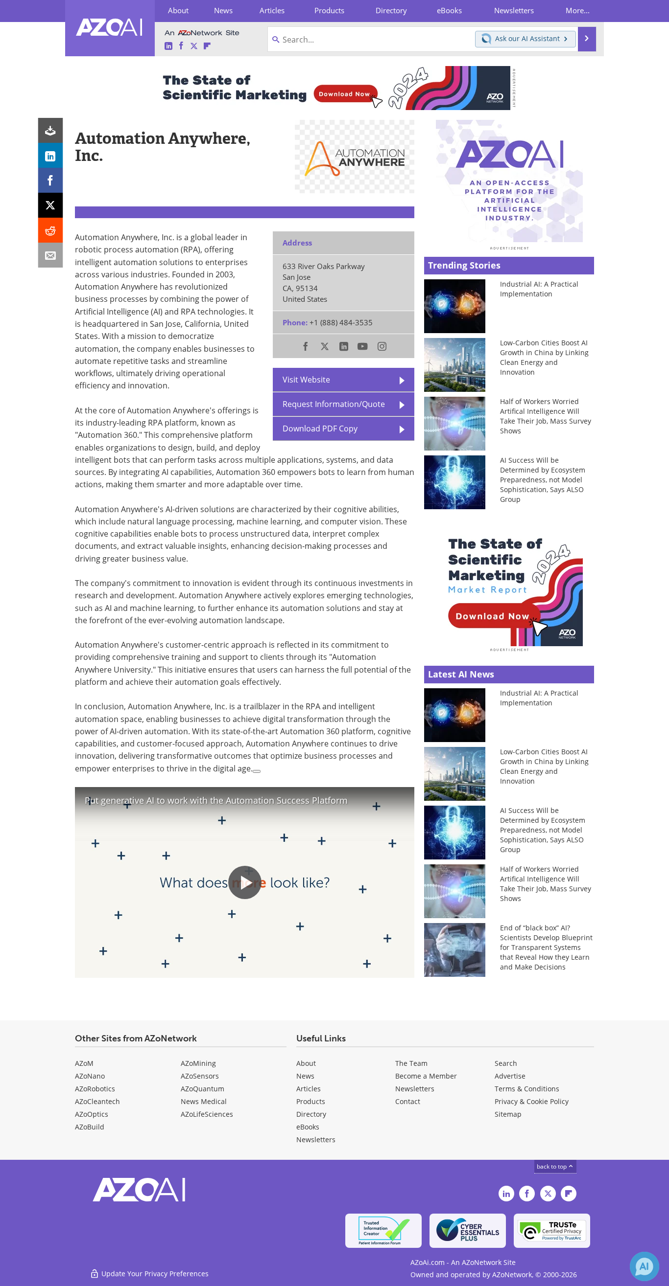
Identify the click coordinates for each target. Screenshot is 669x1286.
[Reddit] (50, 230)
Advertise (510, 1076)
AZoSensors (200, 1076)
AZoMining (198, 1063)
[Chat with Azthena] (644, 1266)
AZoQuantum (202, 1088)
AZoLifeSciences (207, 1114)
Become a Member (426, 1076)
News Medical (204, 1101)
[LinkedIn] (50, 155)
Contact (407, 1101)
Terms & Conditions (527, 1088)
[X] (50, 205)
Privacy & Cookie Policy (532, 1101)
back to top (552, 1166)
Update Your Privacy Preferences (154, 1273)
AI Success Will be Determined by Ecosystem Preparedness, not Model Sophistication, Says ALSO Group (542, 479)
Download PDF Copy (320, 428)
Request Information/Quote (334, 404)
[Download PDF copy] (50, 130)
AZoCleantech (97, 1101)
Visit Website (306, 379)
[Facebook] (50, 180)
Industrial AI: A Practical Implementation (539, 288)
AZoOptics (91, 1114)
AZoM (84, 1063)
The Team (411, 1063)
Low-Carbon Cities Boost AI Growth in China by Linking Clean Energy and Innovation (544, 357)
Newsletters (414, 1088)
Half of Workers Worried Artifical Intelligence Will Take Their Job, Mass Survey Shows (545, 416)
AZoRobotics (95, 1088)
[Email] (50, 255)
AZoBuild (89, 1126)
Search (506, 1063)
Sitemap (508, 1114)
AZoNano (90, 1076)
